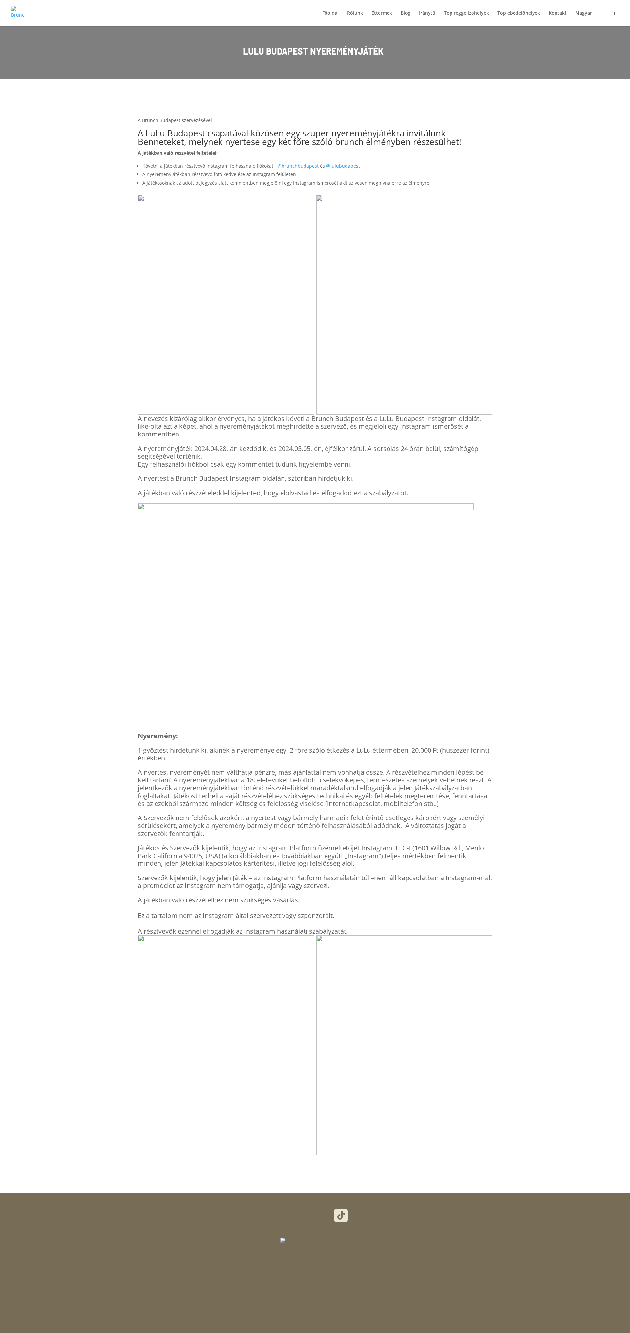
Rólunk (355, 13)
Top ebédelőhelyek (518, 13)
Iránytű (427, 13)
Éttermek (381, 13)
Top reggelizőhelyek (466, 13)
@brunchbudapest (298, 166)
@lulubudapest (343, 166)
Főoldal (330, 13)
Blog (405, 13)
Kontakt (558, 13)
